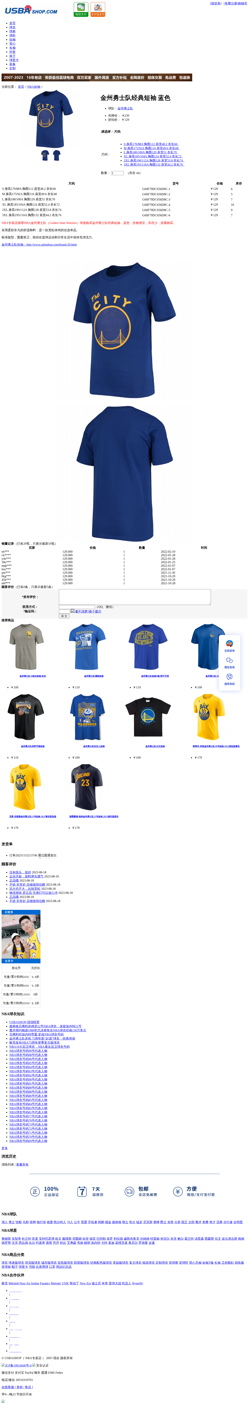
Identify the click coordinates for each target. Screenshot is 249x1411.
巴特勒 (101, 1238)
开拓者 (92, 1222)
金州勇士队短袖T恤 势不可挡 (155, 676)
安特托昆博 (46, 1238)
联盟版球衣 (81, 1262)
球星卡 (14, 60)
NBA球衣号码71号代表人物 (28, 1132)
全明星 (238, 1222)
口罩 (52, 1266)
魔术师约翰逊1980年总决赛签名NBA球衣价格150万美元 (47, 1030)
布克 (173, 1238)
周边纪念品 (64, 1266)
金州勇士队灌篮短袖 (93, 676)
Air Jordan (32, 1283)
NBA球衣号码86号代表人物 (28, 1096)
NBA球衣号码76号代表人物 (28, 1120)
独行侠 (41, 1222)
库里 (35, 1238)
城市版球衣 (49, 1262)
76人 (70, 1222)
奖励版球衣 (120, 1262)
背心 (12, 43)
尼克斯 (148, 1222)
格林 (241, 1238)
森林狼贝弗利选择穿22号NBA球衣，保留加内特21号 (45, 1026)
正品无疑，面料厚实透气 (26, 876)
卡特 (104, 1242)
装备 (12, 64)
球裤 (12, 31)
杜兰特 (26, 1238)
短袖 (12, 39)
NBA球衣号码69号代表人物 (28, 1141)
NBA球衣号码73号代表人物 (28, 1124)
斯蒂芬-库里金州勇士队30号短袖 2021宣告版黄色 (216, 746)
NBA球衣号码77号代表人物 (28, 1116)
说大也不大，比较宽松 (24, 888)
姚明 (87, 1242)
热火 (132, 1222)
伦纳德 (144, 1238)
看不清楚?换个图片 (87, 611)
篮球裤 (173, 1262)
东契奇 (16, 1238)
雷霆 (84, 1222)
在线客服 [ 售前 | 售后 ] (17, 1387)
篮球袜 (6, 1266)
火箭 (177, 1222)
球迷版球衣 (16, 1262)
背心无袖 (195, 1262)
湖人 (5, 1222)
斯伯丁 (74, 1283)
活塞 (219, 1222)
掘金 (108, 1222)
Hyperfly (137, 1283)
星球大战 (115, 1283)
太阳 (191, 1222)
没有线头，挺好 (20, 872)
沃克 (15, 1242)
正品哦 (14, 880)
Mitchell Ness (17, 1283)
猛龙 (139, 1222)
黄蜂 (156, 1222)
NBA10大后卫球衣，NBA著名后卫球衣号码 (39, 1046)
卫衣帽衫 (227, 1262)
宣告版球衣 (65, 1262)
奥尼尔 (133, 1242)
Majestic (56, 1283)
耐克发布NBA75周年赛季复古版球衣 (34, 1042)
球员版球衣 (32, 1262)
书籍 (32, 1266)
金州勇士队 (125, 108)
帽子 (15, 1266)
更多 (5, 1148)
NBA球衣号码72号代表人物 (28, 1128)
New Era (85, 1283)
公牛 (77, 1222)
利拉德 (118, 1238)
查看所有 (22, 1164)
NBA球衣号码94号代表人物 (28, 1067)
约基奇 (40, 1242)
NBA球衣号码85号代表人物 (28, 1100)
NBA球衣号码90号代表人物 (28, 1079)
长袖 (12, 47)
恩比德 (23, 1242)
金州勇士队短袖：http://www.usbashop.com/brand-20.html (39, 244)
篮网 (33, 1222)
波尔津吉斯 (229, 1238)
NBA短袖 (33, 86)
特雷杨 (155, 1238)
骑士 (125, 1222)
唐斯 (49, 1242)
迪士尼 (96, 1283)
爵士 (163, 1222)
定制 (12, 68)
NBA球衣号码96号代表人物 (28, 1059)
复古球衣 (135, 1262)
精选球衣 (148, 1262)
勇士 (12, 1222)
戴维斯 (67, 1238)
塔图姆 (77, 1238)
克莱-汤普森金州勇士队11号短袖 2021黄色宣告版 (32, 816)
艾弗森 (71, 1242)
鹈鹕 (101, 1222)
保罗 (110, 1238)
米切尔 (165, 1238)
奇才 (212, 1222)
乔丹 (56, 1242)
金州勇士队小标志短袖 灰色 (33, 676)
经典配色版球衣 (101, 1262)
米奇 (105, 1283)
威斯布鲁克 (131, 1238)
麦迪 (111, 1242)
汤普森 (199, 1238)
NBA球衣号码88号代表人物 (28, 1091)
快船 (19, 1222)
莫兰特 (189, 1238)
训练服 (239, 1262)
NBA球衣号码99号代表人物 (28, 1050)
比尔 (32, 1242)
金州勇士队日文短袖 (155, 746)
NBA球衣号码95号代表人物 (28, 1063)
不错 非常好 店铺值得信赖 (27, 884)
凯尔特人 (60, 1222)
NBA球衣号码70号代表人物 (28, 1136)
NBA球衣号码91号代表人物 (28, 1083)
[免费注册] (231, 3)
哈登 (85, 1238)
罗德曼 (143, 1242)
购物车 (242, 3)
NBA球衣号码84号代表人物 (28, 1104)
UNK (65, 1283)
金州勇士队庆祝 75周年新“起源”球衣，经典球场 (42, 1038)
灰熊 (170, 1222)
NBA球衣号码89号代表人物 (28, 1087)
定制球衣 (162, 1262)
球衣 (12, 27)
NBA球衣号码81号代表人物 (28, 1112)
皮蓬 (152, 1242)
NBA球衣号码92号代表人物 (28, 1075)
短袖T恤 (208, 1262)
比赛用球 (42, 1266)
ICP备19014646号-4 (18, 1365)
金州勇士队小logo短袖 (216, 676)
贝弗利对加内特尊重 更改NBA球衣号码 (36, 1034)
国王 (184, 1222)
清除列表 (8, 1164)
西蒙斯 (209, 1238)
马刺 (26, 1222)
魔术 (198, 1222)
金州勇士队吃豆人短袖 (94, 746)
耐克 (5, 1283)
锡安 (92, 1238)
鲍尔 (180, 1238)
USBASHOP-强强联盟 (24, 1022)
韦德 (80, 1242)
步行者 (228, 1222)
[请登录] (215, 3)
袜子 (12, 56)
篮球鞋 (183, 1262)
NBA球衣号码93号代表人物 (28, 1071)
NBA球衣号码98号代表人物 (28, 1055)
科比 (63, 1242)
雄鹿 (50, 1222)
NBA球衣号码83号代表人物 (28, 1108)
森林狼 (116, 1222)
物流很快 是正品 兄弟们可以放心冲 (33, 892)
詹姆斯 (6, 1238)
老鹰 (205, 1222)
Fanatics (45, 1283)
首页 (12, 23)
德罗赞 (6, 1242)
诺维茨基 (121, 1242)
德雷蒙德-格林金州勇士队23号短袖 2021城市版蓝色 (93, 816)
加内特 (95, 1242)
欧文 (58, 1238)
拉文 (218, 1238)
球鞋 (12, 35)
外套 (12, 51)
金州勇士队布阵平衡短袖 (33, 746)
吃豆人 (126, 1283)
